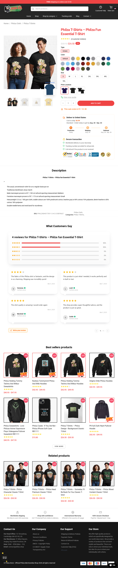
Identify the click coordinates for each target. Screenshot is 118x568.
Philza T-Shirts (29, 23)
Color (63, 55)
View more (59, 446)
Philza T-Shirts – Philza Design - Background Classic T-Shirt (72, 428)
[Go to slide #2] (24, 102)
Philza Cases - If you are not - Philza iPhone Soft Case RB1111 (44, 428)
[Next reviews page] (108, 331)
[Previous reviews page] (96, 331)
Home (6, 23)
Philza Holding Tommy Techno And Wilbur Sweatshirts (13, 384)
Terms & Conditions (40, 537)
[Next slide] (53, 62)
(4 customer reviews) (78, 39)
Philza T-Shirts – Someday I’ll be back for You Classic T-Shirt (73, 492)
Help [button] (113, 565)
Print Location (66, 85)
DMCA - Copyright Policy (41, 544)
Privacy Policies (38, 540)
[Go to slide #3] (36, 102)
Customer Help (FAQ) (68, 547)
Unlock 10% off (5, 558)
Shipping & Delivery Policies (70, 534)
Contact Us (65, 544)
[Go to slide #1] (12, 102)
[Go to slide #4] (48, 102)
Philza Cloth (16, 23)
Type (62, 47)
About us (36, 534)
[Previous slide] (7, 62)
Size (62, 73)
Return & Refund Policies (70, 540)
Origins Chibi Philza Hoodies (100, 381)
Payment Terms (66, 537)
